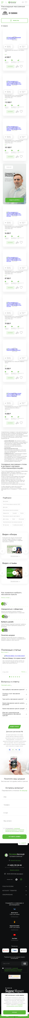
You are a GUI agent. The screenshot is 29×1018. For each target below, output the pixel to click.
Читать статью (5, 597)
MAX (7, 1016)
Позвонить (22, 1016)
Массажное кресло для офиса (11, 516)
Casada (15, 513)
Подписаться (14, 916)
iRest (13, 519)
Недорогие (6, 513)
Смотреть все (14, 556)
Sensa (21, 513)
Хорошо (14, 1012)
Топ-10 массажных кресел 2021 (11, 504)
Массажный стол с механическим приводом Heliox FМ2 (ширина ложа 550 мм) (14, 317)
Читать (23, 671)
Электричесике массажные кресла (12, 522)
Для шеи (5, 507)
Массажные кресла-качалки (10, 510)
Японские (21, 519)
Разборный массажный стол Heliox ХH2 (14, 51)
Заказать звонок (14, 870)
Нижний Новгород (15, 860)
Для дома (5, 501)
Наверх (23, 843)
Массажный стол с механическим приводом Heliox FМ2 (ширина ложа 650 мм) (14, 227)
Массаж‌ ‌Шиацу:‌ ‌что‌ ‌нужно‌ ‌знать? (14, 658)
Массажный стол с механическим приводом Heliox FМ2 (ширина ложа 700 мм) (14, 141)
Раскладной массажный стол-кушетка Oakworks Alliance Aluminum (13, 408)
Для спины (6, 519)
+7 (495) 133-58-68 (14, 865)
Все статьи (4, 652)
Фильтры (16, 20)
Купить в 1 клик (23, 47)
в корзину (10, 66)
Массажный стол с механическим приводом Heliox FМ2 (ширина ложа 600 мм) (14, 272)
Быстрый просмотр (9, 47)
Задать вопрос (14, 200)
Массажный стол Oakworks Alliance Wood (14, 362)
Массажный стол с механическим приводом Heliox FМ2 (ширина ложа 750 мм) (14, 96)
